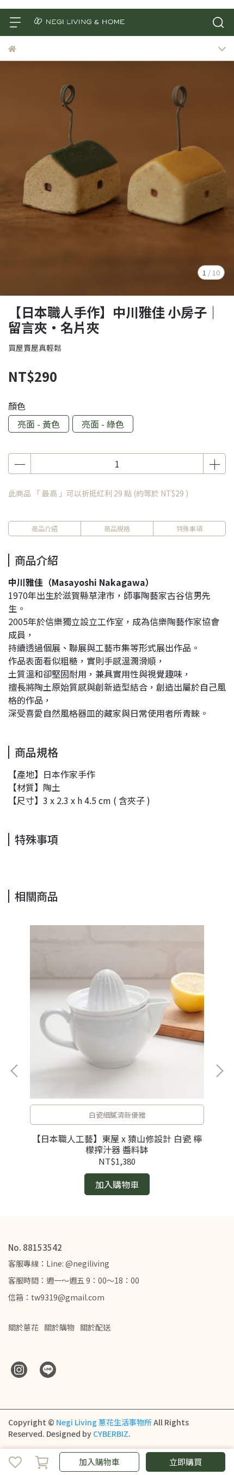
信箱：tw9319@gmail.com (56, 1297)
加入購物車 (99, 1461)
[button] (219, 1070)
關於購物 (59, 1327)
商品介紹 (45, 528)
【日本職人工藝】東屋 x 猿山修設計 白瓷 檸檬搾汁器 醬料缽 (117, 1144)
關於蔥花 (23, 1327)
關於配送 (95, 1327)
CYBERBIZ (110, 1433)
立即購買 (185, 1461)
